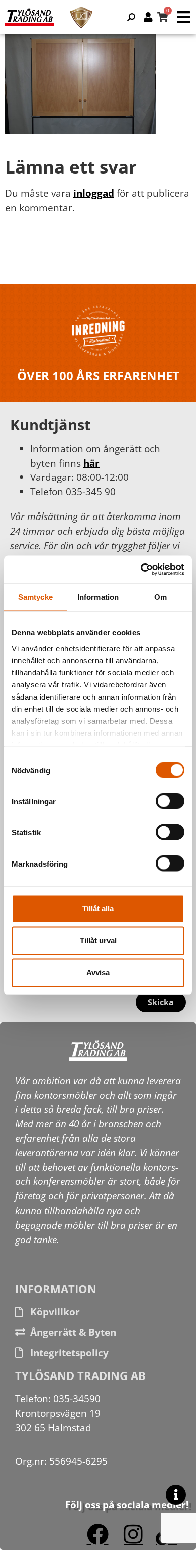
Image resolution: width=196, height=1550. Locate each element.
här (91, 463)
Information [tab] (98, 597)
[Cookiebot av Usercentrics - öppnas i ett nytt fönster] (140, 569)
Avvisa (98, 972)
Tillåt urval (98, 940)
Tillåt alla (98, 908)
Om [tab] (160, 597)
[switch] (170, 801)
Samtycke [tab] (35, 597)
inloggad (93, 193)
